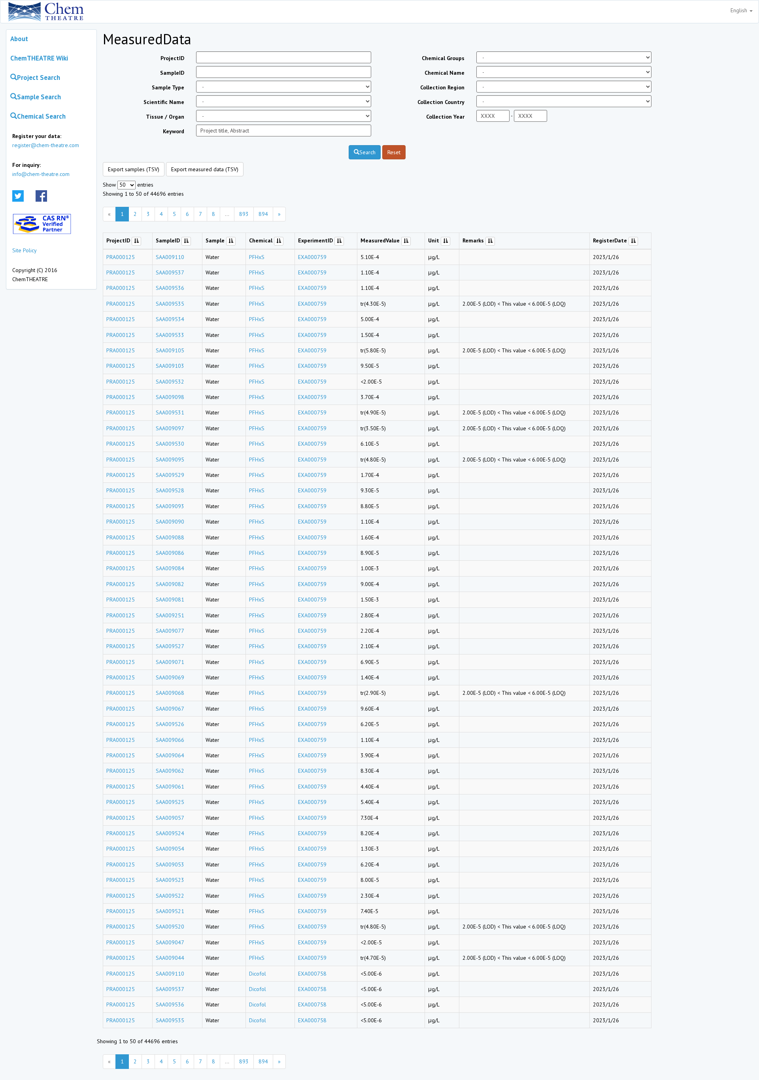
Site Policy (24, 250)
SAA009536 (170, 287)
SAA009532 (170, 381)
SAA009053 (170, 864)
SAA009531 (170, 412)
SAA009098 (170, 397)
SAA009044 (170, 957)
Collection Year (445, 116)
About (19, 38)
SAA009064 (170, 755)
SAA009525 (170, 802)
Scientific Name (163, 102)
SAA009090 (170, 521)
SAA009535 (170, 303)
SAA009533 (170, 335)
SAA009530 (170, 443)
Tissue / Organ (165, 116)
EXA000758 (312, 973)
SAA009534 (170, 319)
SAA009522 (170, 895)
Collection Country (440, 102)
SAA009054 (170, 848)
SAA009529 (170, 475)
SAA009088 (170, 537)
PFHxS (256, 257)
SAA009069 (170, 677)
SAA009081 (170, 599)
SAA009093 (170, 506)
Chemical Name (444, 72)
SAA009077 (170, 630)
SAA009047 (170, 942)
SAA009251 (170, 615)
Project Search (38, 77)
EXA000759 (312, 257)
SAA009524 (170, 833)
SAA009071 (170, 662)
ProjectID (172, 58)
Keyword (173, 131)
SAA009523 (170, 879)
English (740, 10)
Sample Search (39, 97)
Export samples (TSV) (133, 169)
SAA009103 (170, 365)
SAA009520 (170, 926)
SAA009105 (170, 350)
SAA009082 (170, 584)
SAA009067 (170, 708)
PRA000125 (120, 257)
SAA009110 (170, 257)
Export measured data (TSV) (204, 169)
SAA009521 (170, 911)
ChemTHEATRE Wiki (39, 58)
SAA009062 (170, 770)
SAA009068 (170, 692)
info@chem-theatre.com (41, 174)
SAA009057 (170, 817)
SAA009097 (170, 428)
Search (367, 152)
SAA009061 (170, 786)
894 (263, 214)
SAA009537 (170, 272)
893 (244, 214)
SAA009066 (170, 739)
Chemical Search (41, 116)
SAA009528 (170, 490)
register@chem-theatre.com (45, 145)
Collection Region (442, 87)
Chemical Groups (443, 58)
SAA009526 (170, 724)
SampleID (172, 72)
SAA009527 (170, 646)
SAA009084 (170, 568)
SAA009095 (170, 459)
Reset (393, 152)
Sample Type (168, 87)
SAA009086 (170, 552)
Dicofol (257, 973)
